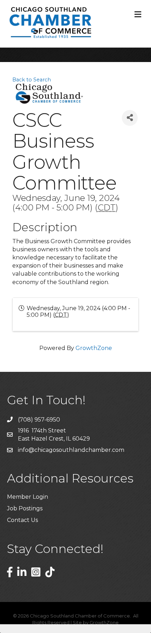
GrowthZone (94, 348)
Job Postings (24, 508)
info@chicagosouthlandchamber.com (71, 450)
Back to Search (31, 79)
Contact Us (22, 520)
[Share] (130, 118)
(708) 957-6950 (39, 419)
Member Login (27, 496)
